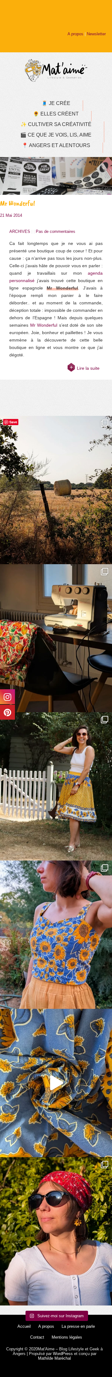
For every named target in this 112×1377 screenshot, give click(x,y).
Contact (37, 1337)
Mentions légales (67, 1337)
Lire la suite (88, 368)
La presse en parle (78, 1326)
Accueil (24, 1326)
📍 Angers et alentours (56, 145)
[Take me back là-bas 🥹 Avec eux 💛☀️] (56, 490)
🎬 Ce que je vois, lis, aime (55, 134)
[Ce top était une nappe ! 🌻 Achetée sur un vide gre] (56, 935)
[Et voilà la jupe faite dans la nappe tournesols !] (56, 786)
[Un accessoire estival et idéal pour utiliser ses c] (56, 1231)
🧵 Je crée (55, 103)
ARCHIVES (19, 231)
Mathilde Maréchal (54, 1358)
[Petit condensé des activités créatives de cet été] (56, 638)
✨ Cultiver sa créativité (56, 124)
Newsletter (96, 34)
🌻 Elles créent (56, 113)
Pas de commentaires (55, 231)
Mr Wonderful (17, 203)
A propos (75, 34)
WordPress (63, 1353)
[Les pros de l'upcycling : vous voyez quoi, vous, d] (56, 1083)
